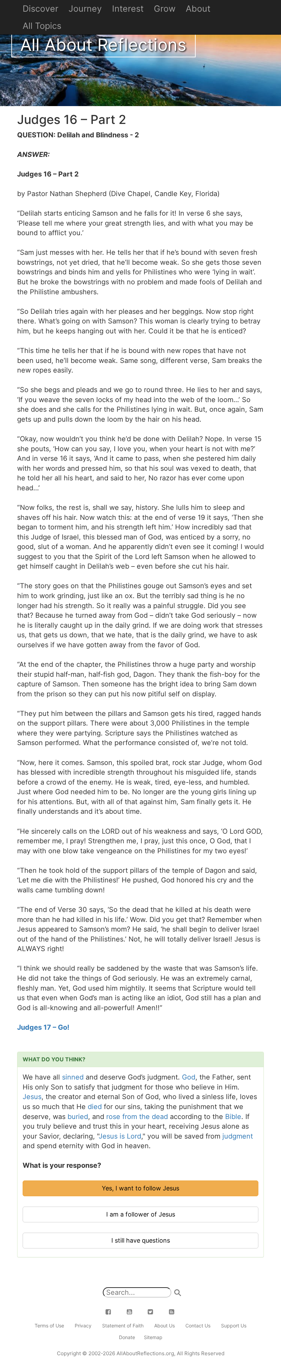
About (198, 8)
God (188, 1077)
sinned (73, 1077)
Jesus (32, 1097)
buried (78, 1116)
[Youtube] (133, 1312)
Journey (85, 8)
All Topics (42, 26)
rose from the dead (137, 1116)
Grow (164, 8)
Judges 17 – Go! (43, 1027)
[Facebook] (112, 1312)
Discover (40, 8)
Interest (128, 8)
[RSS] (175, 1312)
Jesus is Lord (120, 1136)
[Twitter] (154, 1312)
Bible (233, 1116)
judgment (237, 1136)
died (95, 1107)
